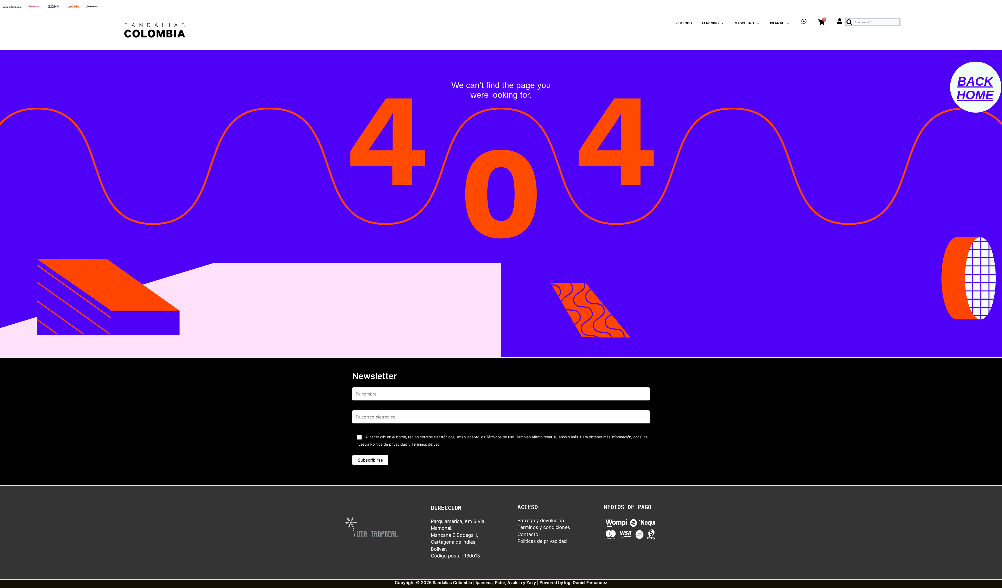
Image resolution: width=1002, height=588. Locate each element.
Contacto (527, 534)
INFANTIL (777, 23)
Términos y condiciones (543, 527)
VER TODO (684, 23)
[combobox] (872, 22)
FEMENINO (710, 23)
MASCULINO (744, 23)
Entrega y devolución (540, 520)
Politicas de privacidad (542, 541)
